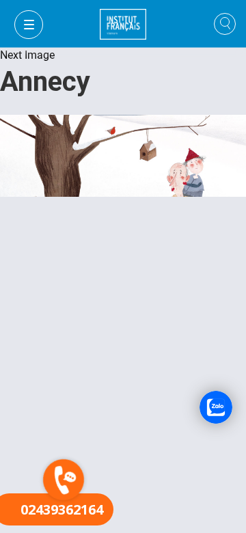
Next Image (27, 55)
